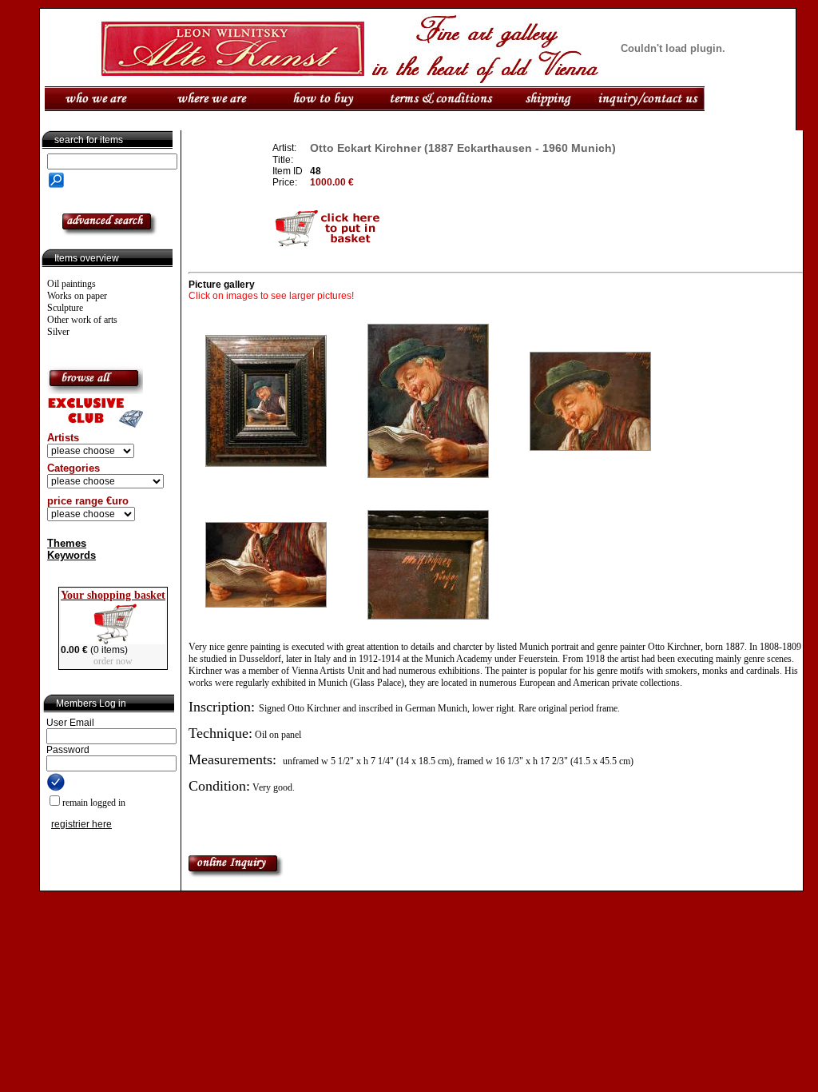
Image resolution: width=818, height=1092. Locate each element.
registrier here (81, 824)
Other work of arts (82, 319)
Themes (66, 543)
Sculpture (65, 307)
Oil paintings (71, 283)
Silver (58, 331)
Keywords (71, 555)
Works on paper (77, 295)
